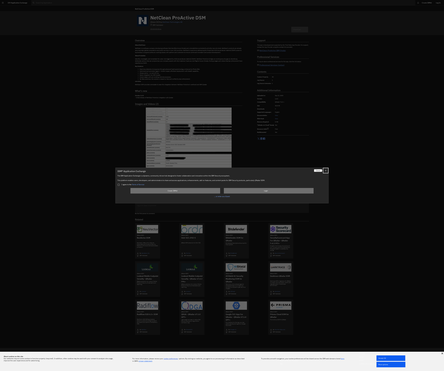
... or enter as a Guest (222, 196)
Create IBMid (172, 191)
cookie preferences (171, 359)
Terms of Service (138, 184)
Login (266, 191)
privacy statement (145, 361)
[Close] (325, 170)
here (342, 359)
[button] (442, 353)
